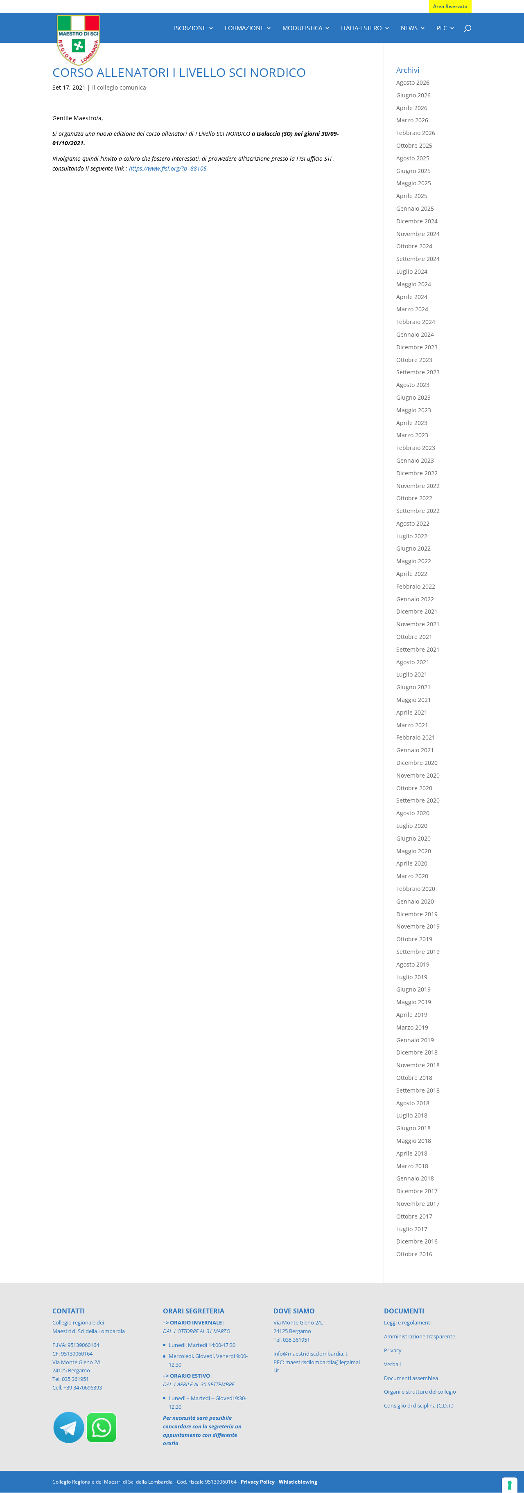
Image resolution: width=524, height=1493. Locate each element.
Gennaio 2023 (415, 460)
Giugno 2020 (413, 838)
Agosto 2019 (412, 964)
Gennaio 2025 (415, 208)
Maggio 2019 (413, 1002)
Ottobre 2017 (414, 1216)
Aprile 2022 (411, 574)
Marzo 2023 (412, 435)
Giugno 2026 (413, 95)
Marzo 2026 (412, 120)
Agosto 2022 (412, 523)
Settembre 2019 (418, 952)
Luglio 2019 (411, 977)
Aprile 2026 (411, 108)
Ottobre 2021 (414, 637)
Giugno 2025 (413, 171)
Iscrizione (190, 28)
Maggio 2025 (413, 183)
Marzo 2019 (412, 1027)
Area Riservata (450, 6)
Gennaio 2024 (415, 334)
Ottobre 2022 (414, 498)
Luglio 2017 (411, 1229)
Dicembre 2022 (417, 473)
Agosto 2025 (412, 158)
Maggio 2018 (413, 1140)
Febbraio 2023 (415, 448)
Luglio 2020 (411, 826)
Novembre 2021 (418, 624)
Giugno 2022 (413, 548)
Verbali (392, 1364)
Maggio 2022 (413, 561)
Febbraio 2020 (415, 889)
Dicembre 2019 (417, 914)
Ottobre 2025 (414, 145)
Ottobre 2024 (414, 246)
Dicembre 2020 (417, 763)
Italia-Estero (361, 28)
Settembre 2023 (418, 372)
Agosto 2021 (412, 662)
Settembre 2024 (418, 259)
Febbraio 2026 (415, 133)
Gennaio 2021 (415, 750)
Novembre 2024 (418, 234)
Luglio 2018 (411, 1115)
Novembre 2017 (418, 1203)
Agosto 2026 (412, 82)
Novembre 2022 (418, 486)
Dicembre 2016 (417, 1241)
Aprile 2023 (411, 423)
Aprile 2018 (411, 1153)
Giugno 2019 (413, 989)
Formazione (244, 28)
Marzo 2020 (412, 876)
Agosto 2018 (412, 1103)
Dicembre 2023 (417, 347)
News (409, 28)
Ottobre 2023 (414, 360)
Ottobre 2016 (414, 1254)
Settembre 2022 (418, 511)
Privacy (393, 1350)
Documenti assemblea (411, 1378)
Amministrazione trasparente (419, 1336)
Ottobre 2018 (414, 1078)
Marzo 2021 (412, 725)
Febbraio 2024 (415, 322)
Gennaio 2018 (415, 1178)
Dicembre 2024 (417, 221)
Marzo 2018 (412, 1166)
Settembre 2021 (418, 649)
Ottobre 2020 (414, 788)
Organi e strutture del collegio (420, 1391)
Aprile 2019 (411, 1015)
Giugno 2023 (413, 397)
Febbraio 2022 (415, 586)
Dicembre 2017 (417, 1191)
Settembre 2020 (418, 800)
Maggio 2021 (413, 700)
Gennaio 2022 (415, 599)
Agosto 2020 (412, 813)
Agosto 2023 (412, 385)
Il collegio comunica (119, 87)
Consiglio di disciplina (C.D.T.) (419, 1405)
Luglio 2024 (411, 271)
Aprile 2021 (411, 712)
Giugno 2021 (413, 687)
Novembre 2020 (418, 775)
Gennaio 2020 (415, 901)
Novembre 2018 (418, 1065)
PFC (441, 28)
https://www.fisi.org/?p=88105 (168, 168)
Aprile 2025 (411, 196)
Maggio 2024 (413, 284)
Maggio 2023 (413, 410)
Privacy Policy (258, 1481)
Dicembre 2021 (417, 611)
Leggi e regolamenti (407, 1322)
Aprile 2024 (411, 297)
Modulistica (302, 28)
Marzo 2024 (412, 309)
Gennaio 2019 (415, 1040)
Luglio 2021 (411, 674)
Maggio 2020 (413, 851)
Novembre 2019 (418, 926)
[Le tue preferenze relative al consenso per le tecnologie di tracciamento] (509, 1485)
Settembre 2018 (418, 1090)
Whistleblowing (298, 1481)
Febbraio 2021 (415, 737)
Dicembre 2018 (417, 1052)
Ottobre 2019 (414, 939)
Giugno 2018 (413, 1128)
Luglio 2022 (411, 536)
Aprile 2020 (411, 863)
